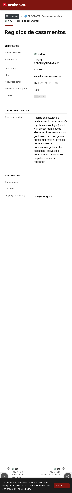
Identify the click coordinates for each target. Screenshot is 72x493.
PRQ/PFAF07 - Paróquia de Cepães (45, 16)
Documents (12, 16)
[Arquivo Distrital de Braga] (14, 5)
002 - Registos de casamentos (23, 21)
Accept (60, 485)
